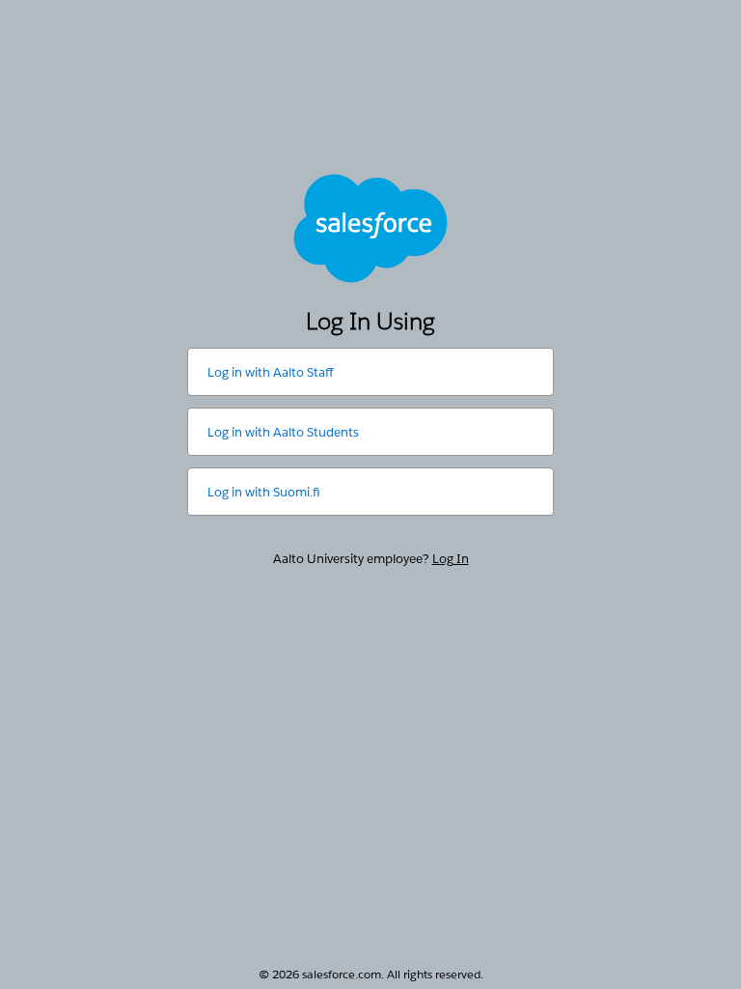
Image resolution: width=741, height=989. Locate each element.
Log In (450, 559)
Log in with (270, 372)
